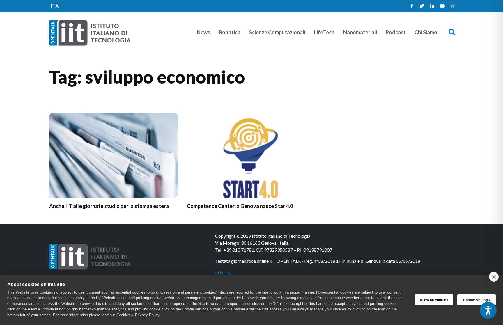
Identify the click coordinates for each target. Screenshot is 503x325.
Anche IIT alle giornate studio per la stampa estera (109, 206)
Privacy (222, 272)
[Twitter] (421, 6)
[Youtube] (442, 6)
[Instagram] (452, 6)
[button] (452, 32)
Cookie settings (476, 300)
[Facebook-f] (411, 6)
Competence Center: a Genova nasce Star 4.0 (240, 206)
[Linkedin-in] (432, 6)
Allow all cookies (434, 300)
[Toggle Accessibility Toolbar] (488, 310)
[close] (494, 277)
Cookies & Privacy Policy (138, 315)
